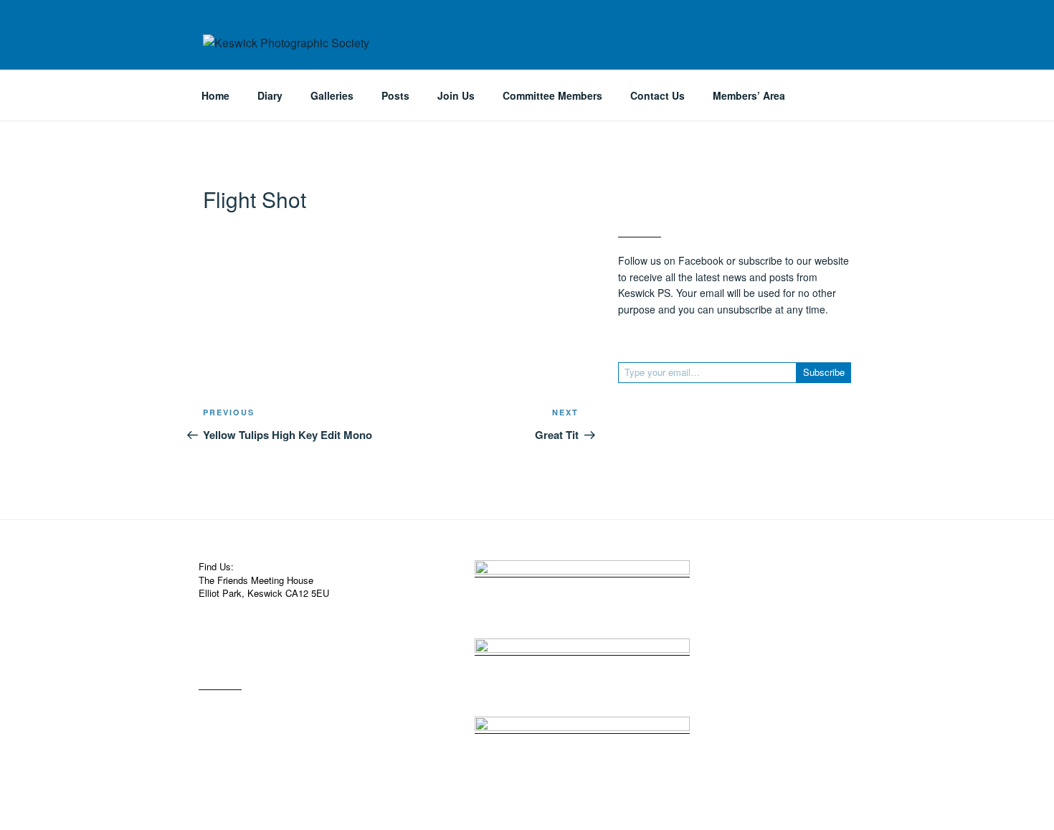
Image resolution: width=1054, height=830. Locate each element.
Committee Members (552, 95)
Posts (395, 95)
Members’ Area (749, 95)
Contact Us (657, 95)
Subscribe (824, 372)
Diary (270, 95)
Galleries (331, 95)
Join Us (456, 95)
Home (215, 95)
